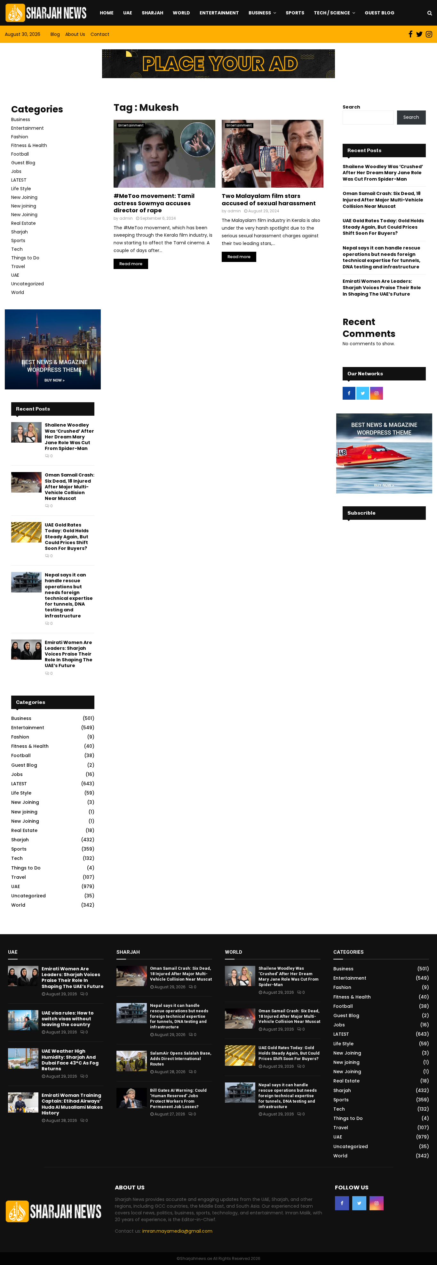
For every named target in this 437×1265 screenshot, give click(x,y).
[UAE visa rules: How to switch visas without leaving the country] (23, 1020)
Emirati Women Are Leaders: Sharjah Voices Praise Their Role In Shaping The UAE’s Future (68, 654)
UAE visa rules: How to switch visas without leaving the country (68, 1019)
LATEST (19, 180)
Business (260, 13)
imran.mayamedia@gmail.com (177, 1231)
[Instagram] (376, 1203)
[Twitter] (359, 1203)
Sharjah (152, 13)
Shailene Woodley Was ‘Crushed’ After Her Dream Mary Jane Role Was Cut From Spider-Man (69, 437)
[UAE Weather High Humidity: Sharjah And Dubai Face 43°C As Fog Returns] (23, 1058)
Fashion (19, 137)
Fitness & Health (29, 145)
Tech (17, 249)
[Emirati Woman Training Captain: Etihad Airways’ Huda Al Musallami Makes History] (23, 1102)
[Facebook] (342, 1203)
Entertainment (219, 13)
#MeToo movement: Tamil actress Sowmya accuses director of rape (154, 203)
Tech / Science (332, 13)
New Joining (24, 197)
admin (126, 218)
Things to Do (25, 258)
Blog (55, 34)
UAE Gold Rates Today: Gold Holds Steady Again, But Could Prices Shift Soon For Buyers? (67, 536)
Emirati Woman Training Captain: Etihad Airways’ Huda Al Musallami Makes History (72, 1104)
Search (351, 107)
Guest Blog (379, 13)
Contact (100, 34)
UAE (127, 13)
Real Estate (23, 223)
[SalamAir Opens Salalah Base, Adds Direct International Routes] (131, 1061)
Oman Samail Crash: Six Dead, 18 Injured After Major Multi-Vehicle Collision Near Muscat (69, 487)
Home (107, 13)
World (181, 13)
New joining (23, 206)
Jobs (16, 171)
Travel (18, 266)
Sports (295, 13)
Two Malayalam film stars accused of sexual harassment (269, 199)
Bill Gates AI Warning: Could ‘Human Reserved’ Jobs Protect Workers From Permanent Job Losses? (178, 1098)
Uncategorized (27, 284)
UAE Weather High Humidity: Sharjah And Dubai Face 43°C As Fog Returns (70, 1060)
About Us (75, 34)
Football (20, 154)
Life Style (21, 188)
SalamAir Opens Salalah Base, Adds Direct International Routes (180, 1058)
